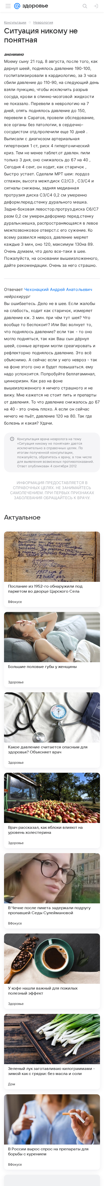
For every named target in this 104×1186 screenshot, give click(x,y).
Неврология (43, 22)
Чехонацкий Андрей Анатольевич (58, 289)
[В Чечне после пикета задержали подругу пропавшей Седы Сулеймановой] (52, 891)
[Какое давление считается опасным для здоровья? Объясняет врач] (52, 730)
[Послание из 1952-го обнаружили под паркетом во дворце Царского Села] (52, 569)
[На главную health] (34, 6)
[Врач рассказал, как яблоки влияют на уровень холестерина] (52, 810)
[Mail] (17, 6)
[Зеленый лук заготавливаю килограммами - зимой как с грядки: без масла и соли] (52, 1051)
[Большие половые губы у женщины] (52, 649)
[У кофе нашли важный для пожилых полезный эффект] (52, 971)
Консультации (15, 22)
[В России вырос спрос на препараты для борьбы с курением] (52, 1132)
